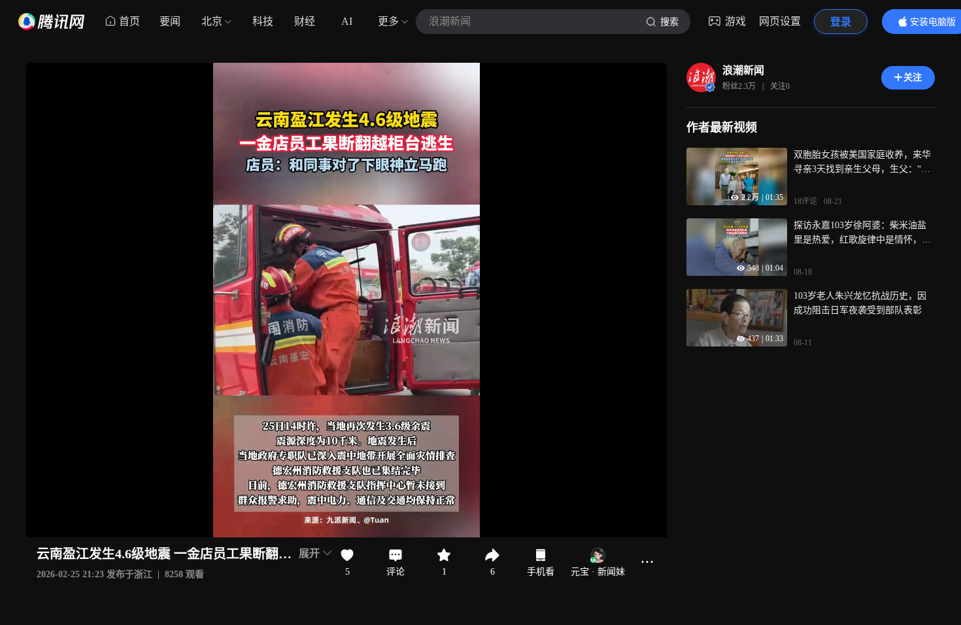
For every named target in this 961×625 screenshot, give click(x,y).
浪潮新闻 (743, 70)
